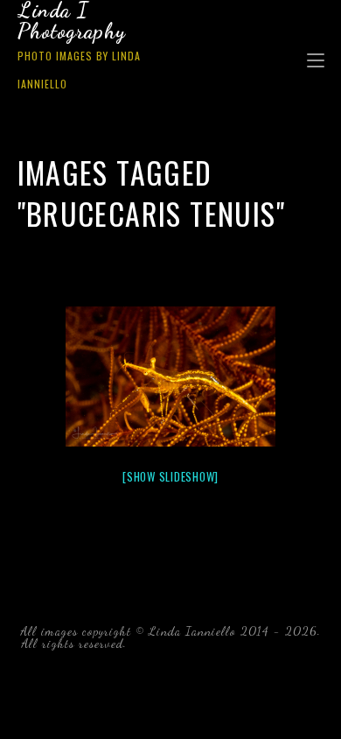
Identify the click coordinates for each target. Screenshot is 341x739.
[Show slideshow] (170, 476)
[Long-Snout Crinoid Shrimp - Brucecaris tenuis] (170, 376)
